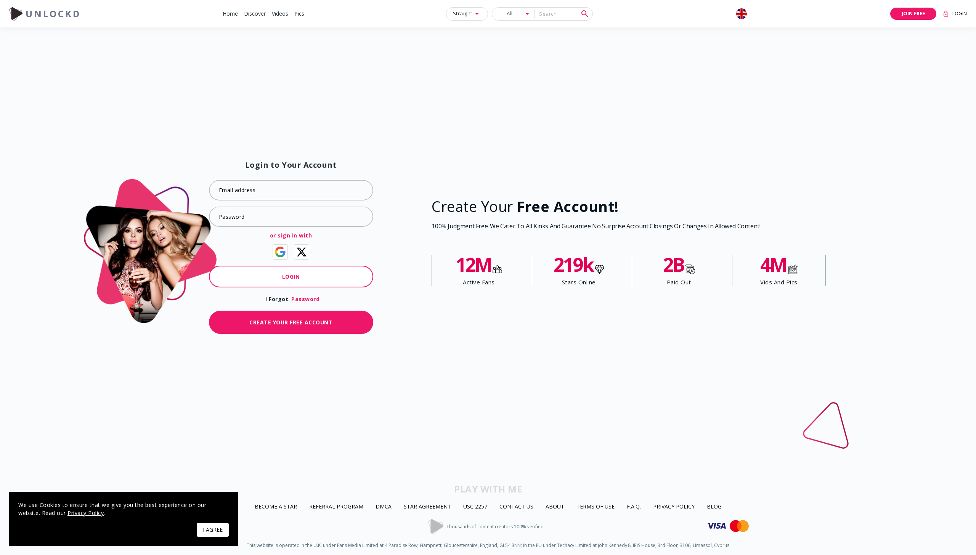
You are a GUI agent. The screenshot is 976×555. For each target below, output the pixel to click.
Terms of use (595, 507)
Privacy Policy (674, 507)
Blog (714, 507)
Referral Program (336, 507)
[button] (230, 14)
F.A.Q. (634, 507)
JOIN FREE (913, 13)
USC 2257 (475, 507)
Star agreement (427, 507)
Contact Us (516, 507)
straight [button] (462, 13)
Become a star (276, 507)
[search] (584, 13)
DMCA (384, 507)
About (555, 507)
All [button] (510, 13)
